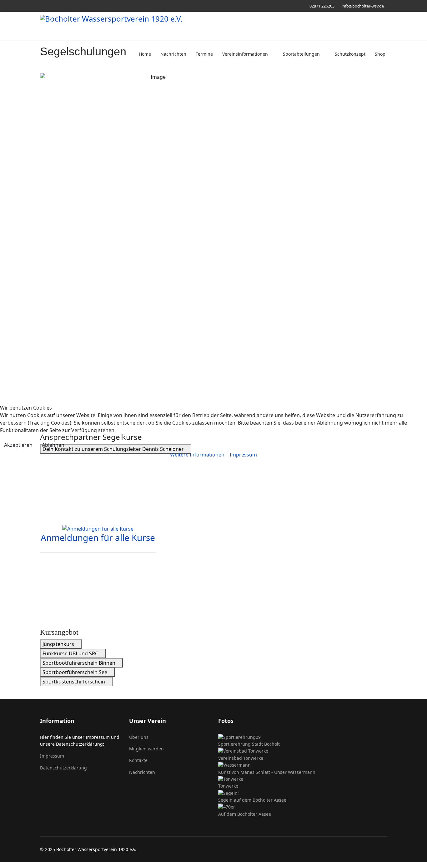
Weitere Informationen (197, 454)
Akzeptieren (18, 444)
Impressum (243, 454)
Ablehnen (53, 444)
